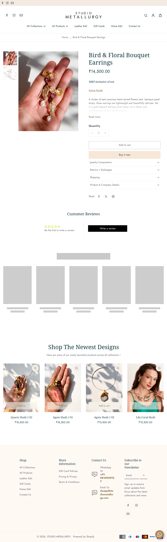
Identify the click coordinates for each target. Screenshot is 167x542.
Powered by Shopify (83, 536)
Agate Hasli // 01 (63, 417)
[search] (145, 15)
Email (129, 475)
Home (65, 37)
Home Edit (25, 489)
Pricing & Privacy (68, 476)
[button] (124, 145)
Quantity (94, 126)
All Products (26, 473)
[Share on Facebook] (98, 196)
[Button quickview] (35, 368)
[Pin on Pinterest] (113, 196)
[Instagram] (7, 3)
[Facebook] (2, 3)
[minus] (92, 133)
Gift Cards (25, 484)
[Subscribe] (143, 475)
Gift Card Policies (68, 471)
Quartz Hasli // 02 (21, 417)
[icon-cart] (160, 15)
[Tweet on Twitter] (106, 196)
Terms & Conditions (69, 482)
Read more (94, 117)
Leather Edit (26, 478)
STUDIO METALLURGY (59, 536)
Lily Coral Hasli (145, 417)
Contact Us (25, 494)
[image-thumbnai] (10, 58)
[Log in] (153, 15)
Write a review (108, 228)
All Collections (27, 467)
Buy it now (124, 155)
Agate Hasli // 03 (104, 417)
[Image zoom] (48, 91)
